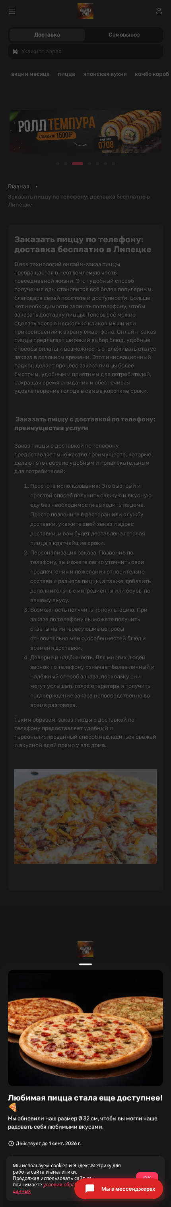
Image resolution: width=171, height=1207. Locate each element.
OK (147, 1178)
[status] (85, 1178)
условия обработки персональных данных (68, 1187)
